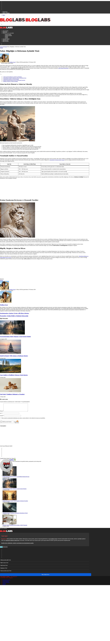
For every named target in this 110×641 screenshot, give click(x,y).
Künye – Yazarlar (6, 12)
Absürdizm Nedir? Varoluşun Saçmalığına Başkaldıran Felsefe (15, 513)
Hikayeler (5, 41)
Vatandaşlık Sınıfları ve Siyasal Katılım (11, 79)
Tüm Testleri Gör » (46, 574)
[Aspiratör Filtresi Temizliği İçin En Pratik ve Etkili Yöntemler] (10, 524)
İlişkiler (6, 36)
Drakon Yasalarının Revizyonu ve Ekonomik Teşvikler (14, 80)
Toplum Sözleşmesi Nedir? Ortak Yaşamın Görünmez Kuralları (15, 500)
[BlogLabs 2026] (25, 22)
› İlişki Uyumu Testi (4, 562)
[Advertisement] (38, 189)
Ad (1, 413)
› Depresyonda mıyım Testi (5, 570)
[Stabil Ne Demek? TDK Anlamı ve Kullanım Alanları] (10, 353)
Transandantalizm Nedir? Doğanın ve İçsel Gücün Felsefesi (15, 336)
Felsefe (6, 37)
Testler (5, 32)
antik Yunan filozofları (63, 68)
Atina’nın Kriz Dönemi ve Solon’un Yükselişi (13, 76)
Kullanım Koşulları (6, 579)
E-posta (2, 415)
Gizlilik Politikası (6, 582)
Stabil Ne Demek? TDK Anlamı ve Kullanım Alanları (14, 355)
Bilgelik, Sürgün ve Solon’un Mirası (11, 81)
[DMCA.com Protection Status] (4, 547)
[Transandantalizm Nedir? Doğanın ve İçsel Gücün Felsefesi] (12, 334)
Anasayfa (2, 46)
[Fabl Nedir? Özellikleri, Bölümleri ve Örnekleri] (10, 391)
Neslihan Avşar (12, 62)
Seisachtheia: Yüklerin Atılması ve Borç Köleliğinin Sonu (15, 77)
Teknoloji (5, 40)
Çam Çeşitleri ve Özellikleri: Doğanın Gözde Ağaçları (14, 375)
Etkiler (1, 280)
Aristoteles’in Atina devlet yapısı (57, 160)
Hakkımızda (5, 11)
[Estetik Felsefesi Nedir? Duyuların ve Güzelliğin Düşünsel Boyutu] (10, 475)
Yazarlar (4, 583)
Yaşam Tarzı (6, 38)
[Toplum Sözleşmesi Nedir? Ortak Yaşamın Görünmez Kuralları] (10, 499)
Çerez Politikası (6, 581)
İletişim (4, 584)
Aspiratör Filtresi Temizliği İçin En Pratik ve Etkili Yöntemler (15, 525)
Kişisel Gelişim (8, 34)
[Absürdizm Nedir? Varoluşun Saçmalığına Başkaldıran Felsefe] (10, 511)
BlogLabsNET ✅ (10, 459)
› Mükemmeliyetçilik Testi (5, 560)
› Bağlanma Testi (3, 568)
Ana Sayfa (5, 30)
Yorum (2, 411)
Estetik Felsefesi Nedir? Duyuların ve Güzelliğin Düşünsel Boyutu (16, 476)
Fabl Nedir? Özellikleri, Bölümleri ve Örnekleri (12, 394)
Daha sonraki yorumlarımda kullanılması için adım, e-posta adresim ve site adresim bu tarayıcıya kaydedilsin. (23, 418)
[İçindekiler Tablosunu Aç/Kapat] (1, 74)
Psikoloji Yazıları (8, 35)
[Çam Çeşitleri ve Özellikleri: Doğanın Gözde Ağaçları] (10, 372)
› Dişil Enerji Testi (4, 565)
